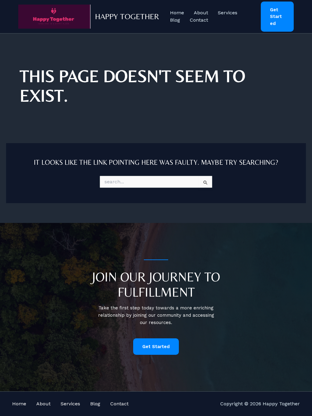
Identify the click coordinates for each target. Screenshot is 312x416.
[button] (277, 17)
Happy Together (127, 16)
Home (177, 13)
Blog (175, 20)
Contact (199, 20)
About (201, 13)
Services (227, 13)
